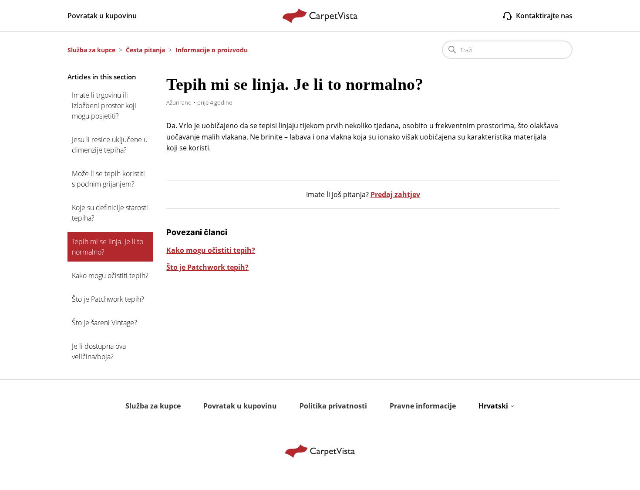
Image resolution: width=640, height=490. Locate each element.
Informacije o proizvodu (211, 50)
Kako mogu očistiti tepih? (110, 275)
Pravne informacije (423, 406)
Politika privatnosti (333, 406)
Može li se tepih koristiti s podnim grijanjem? (108, 179)
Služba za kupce (91, 50)
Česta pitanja (145, 50)
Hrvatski (494, 406)
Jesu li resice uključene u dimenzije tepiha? (110, 145)
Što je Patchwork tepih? (108, 299)
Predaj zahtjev (395, 194)
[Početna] (320, 15)
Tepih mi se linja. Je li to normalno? (107, 247)
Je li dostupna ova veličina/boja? (99, 351)
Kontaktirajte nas (544, 15)
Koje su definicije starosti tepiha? (110, 213)
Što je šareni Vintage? (104, 322)
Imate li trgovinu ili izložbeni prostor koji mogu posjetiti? (104, 105)
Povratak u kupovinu (102, 15)
